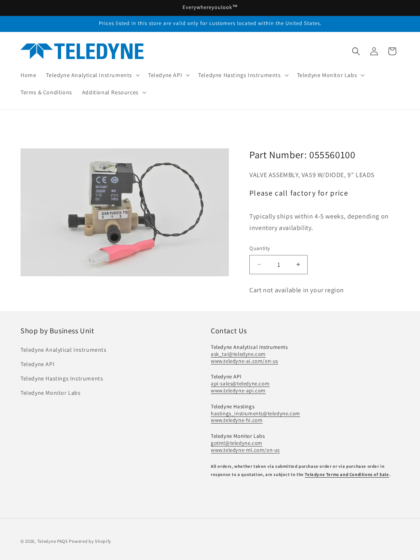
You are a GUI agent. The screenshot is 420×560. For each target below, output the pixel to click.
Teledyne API (38, 364)
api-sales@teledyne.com (240, 383)
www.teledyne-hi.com (236, 420)
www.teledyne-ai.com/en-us (244, 360)
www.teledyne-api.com (238, 390)
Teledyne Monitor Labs (51, 392)
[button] (92, 75)
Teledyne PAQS (52, 541)
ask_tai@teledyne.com (238, 354)
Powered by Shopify (90, 541)
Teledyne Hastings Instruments (62, 378)
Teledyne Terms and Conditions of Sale (347, 474)
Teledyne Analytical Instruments (64, 349)
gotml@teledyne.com (236, 442)
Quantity (259, 248)
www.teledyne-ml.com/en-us (245, 449)
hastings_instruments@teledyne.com (255, 413)
